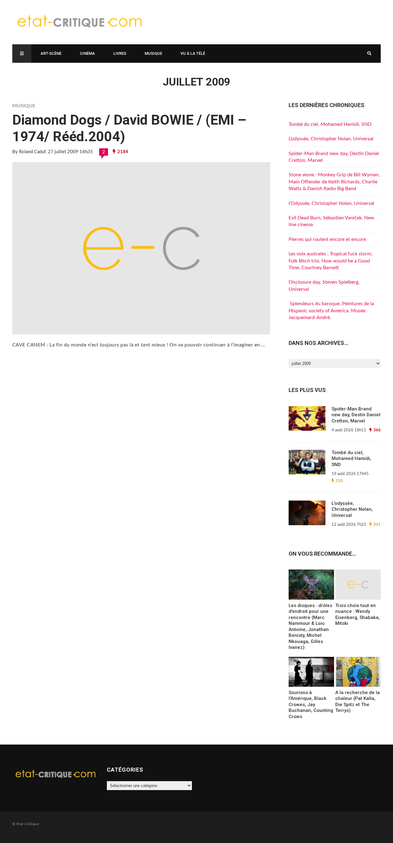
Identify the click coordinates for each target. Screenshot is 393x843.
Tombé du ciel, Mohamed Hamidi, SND (330, 124)
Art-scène (51, 53)
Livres (119, 53)
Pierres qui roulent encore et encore (327, 239)
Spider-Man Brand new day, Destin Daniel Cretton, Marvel (356, 415)
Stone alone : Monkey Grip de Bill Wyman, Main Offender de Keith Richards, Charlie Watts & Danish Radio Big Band (334, 181)
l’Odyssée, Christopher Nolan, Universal (331, 203)
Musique (153, 53)
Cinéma (87, 53)
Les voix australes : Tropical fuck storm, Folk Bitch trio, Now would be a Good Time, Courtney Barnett (330, 260)
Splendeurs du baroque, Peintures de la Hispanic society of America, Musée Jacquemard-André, (331, 310)
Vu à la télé (193, 53)
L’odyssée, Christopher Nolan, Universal (331, 138)
